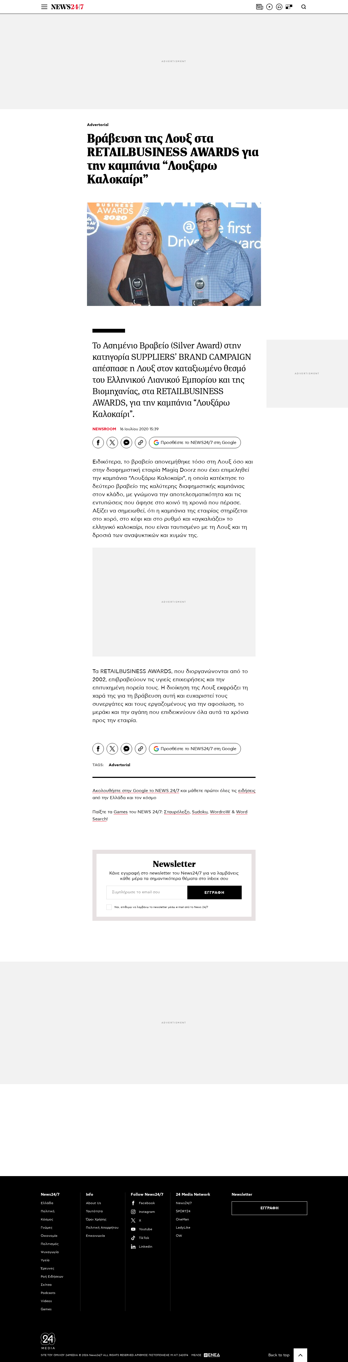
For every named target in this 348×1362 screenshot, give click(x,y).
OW (179, 1235)
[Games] (289, 6)
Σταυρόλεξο (176, 812)
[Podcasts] (279, 6)
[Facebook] (98, 442)
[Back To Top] (300, 1355)
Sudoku (199, 812)
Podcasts (48, 1292)
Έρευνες (47, 1268)
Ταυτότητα (94, 1211)
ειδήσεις (247, 791)
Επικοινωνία (95, 1235)
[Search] (303, 6)
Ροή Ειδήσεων (52, 1276)
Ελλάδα (47, 1203)
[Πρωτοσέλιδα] (259, 6)
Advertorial (97, 125)
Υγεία (45, 1260)
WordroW (220, 812)
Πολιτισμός (50, 1244)
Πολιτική (47, 1211)
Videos (46, 1301)
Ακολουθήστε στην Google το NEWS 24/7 (135, 791)
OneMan (182, 1219)
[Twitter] (112, 442)
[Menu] (44, 7)
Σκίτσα (46, 1284)
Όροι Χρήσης (96, 1219)
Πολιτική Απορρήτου (102, 1227)
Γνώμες (46, 1227)
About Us (93, 1203)
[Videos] (269, 6)
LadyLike (183, 1227)
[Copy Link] (140, 442)
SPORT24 (183, 1211)
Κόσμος (47, 1219)
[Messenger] (126, 442)
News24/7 (184, 1203)
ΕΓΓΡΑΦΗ (269, 1208)
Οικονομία (49, 1235)
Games (121, 812)
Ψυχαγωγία (50, 1252)
